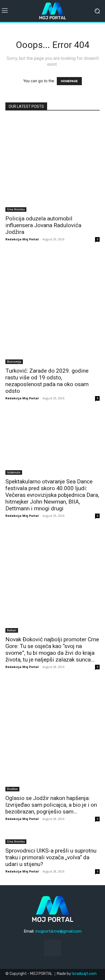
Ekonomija (14, 361)
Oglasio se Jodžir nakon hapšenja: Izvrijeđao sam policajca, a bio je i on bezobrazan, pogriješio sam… (51, 805)
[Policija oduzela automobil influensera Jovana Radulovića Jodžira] (52, 164)
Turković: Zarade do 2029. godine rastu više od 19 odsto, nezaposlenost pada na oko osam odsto (47, 381)
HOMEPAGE (69, 81)
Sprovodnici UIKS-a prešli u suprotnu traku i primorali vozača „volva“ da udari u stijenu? (50, 857)
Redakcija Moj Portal (22, 239)
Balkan (11, 630)
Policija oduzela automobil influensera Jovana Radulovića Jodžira (43, 225)
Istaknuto (13, 472)
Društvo (12, 789)
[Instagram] (52, 948)
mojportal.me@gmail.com (58, 931)
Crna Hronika (16, 209)
